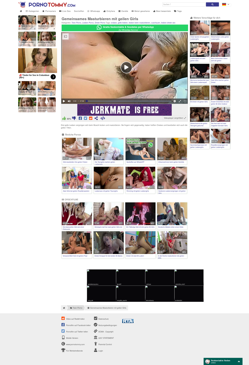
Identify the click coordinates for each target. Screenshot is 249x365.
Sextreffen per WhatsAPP (135, 162)
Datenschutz (103, 319)
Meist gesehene (142, 11)
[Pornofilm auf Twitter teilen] (85, 119)
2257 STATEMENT (106, 338)
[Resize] (179, 101)
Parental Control (105, 344)
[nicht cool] (74, 119)
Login (100, 350)
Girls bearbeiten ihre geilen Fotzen (75, 162)
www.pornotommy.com (75, 344)
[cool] (64, 119)
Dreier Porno (100, 22)
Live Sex (66, 11)
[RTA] (128, 322)
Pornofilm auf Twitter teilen (77, 331)
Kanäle (124, 11)
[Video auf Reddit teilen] (91, 119)
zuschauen (155, 22)
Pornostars (50, 11)
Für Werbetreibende (74, 350)
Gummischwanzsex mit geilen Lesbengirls (198, 146)
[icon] (21, 11)
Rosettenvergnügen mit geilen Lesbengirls (219, 146)
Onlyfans (110, 11)
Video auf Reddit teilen (75, 319)
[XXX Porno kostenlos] (46, 7)
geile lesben (123, 22)
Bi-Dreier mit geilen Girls (199, 101)
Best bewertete (163, 11)
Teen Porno (76, 22)
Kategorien (33, 11)
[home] (63, 307)
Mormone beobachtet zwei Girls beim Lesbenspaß (199, 81)
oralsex (114, 22)
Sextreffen (79, 11)
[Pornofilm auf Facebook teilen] (80, 119)
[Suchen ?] (212, 4)
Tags (179, 11)
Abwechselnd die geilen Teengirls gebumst (198, 124)
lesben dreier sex (168, 22)
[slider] (73, 93)
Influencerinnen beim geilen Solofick (171, 162)
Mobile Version (72, 338)
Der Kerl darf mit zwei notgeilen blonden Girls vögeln (219, 125)
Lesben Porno (88, 22)
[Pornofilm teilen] (96, 119)
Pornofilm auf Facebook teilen (78, 325)
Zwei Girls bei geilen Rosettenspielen (76, 191)
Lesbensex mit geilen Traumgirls (106, 191)
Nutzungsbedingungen (107, 325)
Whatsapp (95, 11)
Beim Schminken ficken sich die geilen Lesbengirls (219, 60)
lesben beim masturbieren (139, 22)
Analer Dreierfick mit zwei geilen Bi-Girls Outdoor (220, 102)
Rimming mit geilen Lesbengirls (138, 191)
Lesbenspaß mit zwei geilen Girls (197, 59)
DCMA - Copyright (105, 331)
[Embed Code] (102, 119)
